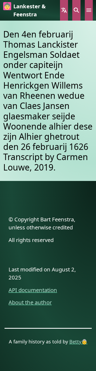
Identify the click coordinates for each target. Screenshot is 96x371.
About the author (30, 302)
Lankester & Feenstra (29, 10)
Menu (89, 10)
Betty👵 (78, 341)
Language (64, 10)
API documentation (33, 290)
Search (76, 10)
